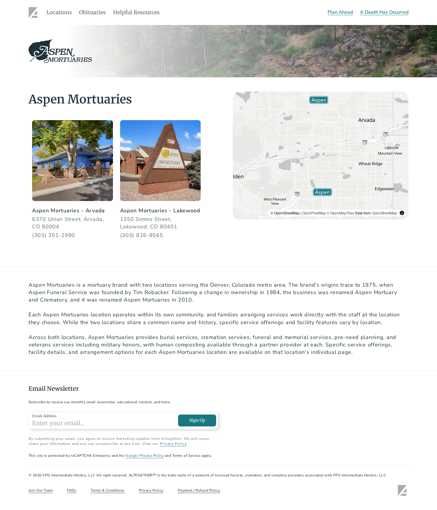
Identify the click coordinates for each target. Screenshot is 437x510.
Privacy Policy (173, 443)
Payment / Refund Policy (199, 490)
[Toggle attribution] (401, 212)
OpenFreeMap (314, 212)
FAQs (71, 490)
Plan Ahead (340, 12)
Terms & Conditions (108, 490)
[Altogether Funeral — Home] (34, 12)
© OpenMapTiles (340, 212)
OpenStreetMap (384, 212)
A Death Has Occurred (384, 12)
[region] (320, 155)
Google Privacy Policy (144, 455)
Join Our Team (41, 490)
